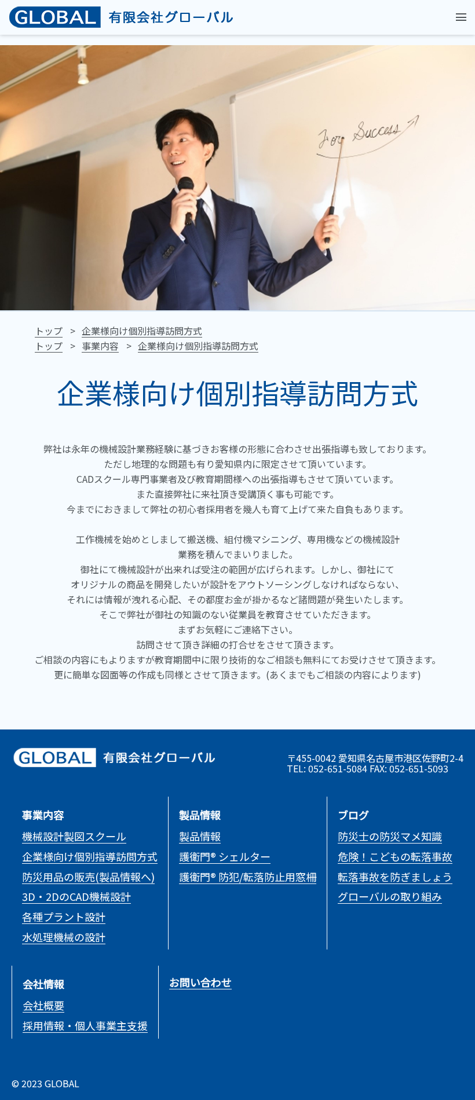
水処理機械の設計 (63, 936)
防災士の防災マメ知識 (390, 836)
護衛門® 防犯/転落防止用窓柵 (247, 876)
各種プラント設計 (63, 916)
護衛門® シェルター (225, 856)
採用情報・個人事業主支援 (85, 1025)
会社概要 (43, 1005)
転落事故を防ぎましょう (395, 876)
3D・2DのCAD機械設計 (76, 896)
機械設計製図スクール (74, 836)
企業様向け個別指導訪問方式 (90, 856)
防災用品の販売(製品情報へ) (88, 876)
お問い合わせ (200, 981)
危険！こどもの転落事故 (395, 856)
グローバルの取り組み (390, 896)
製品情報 (200, 836)
